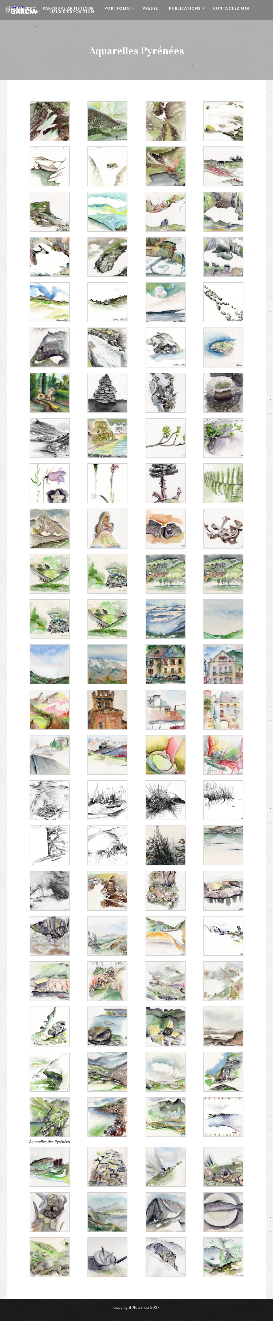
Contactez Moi (231, 8)
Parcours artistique (68, 8)
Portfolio (118, 8)
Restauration (22, 12)
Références (18, 8)
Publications (185, 8)
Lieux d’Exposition (72, 12)
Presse (150, 8)
